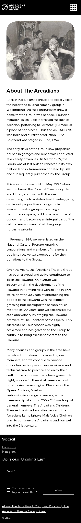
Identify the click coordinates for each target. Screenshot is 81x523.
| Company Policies (45, 506)
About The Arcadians (16, 506)
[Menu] (73, 7)
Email (11, 471)
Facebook (9, 447)
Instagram (9, 451)
